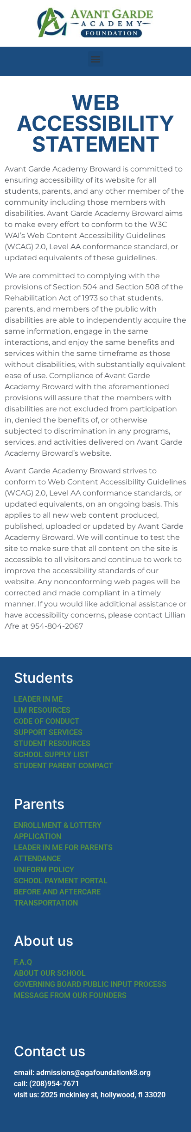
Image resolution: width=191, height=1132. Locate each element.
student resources (52, 743)
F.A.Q (23, 962)
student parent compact (63, 765)
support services (48, 732)
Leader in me (38, 699)
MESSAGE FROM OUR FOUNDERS (70, 995)
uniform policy (44, 869)
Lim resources (42, 710)
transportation (46, 903)
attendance (37, 858)
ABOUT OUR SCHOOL (50, 973)
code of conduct (46, 721)
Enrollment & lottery (58, 825)
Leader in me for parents (63, 847)
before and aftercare (57, 891)
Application (37, 836)
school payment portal (61, 880)
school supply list (51, 754)
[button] (95, 59)
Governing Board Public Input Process (90, 984)
